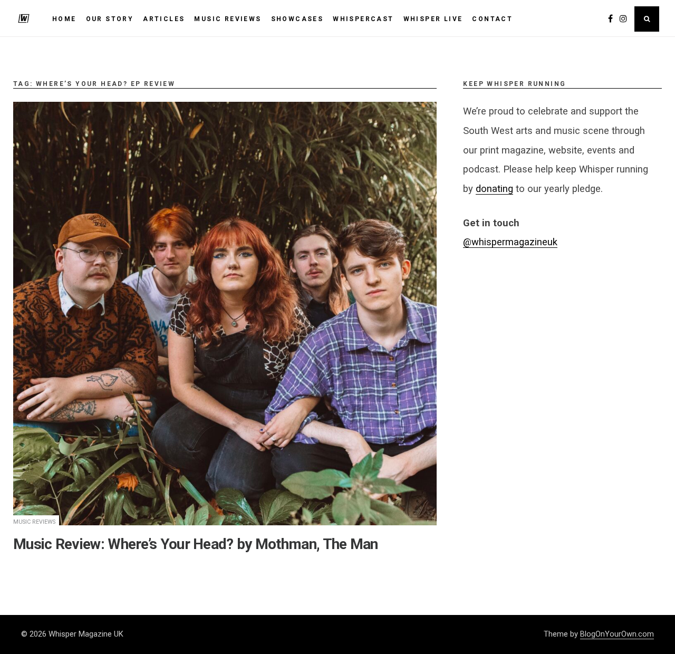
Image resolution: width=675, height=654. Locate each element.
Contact (492, 19)
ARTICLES (164, 19)
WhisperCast (363, 19)
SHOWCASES (297, 19)
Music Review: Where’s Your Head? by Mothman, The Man (195, 544)
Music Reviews (34, 521)
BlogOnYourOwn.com (617, 634)
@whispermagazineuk (510, 241)
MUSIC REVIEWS (227, 19)
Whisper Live (433, 19)
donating (494, 188)
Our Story (110, 19)
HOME (64, 19)
